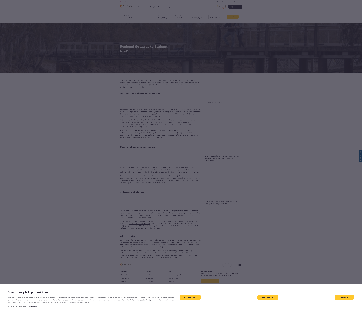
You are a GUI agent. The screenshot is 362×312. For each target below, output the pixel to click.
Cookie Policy (32, 306)
